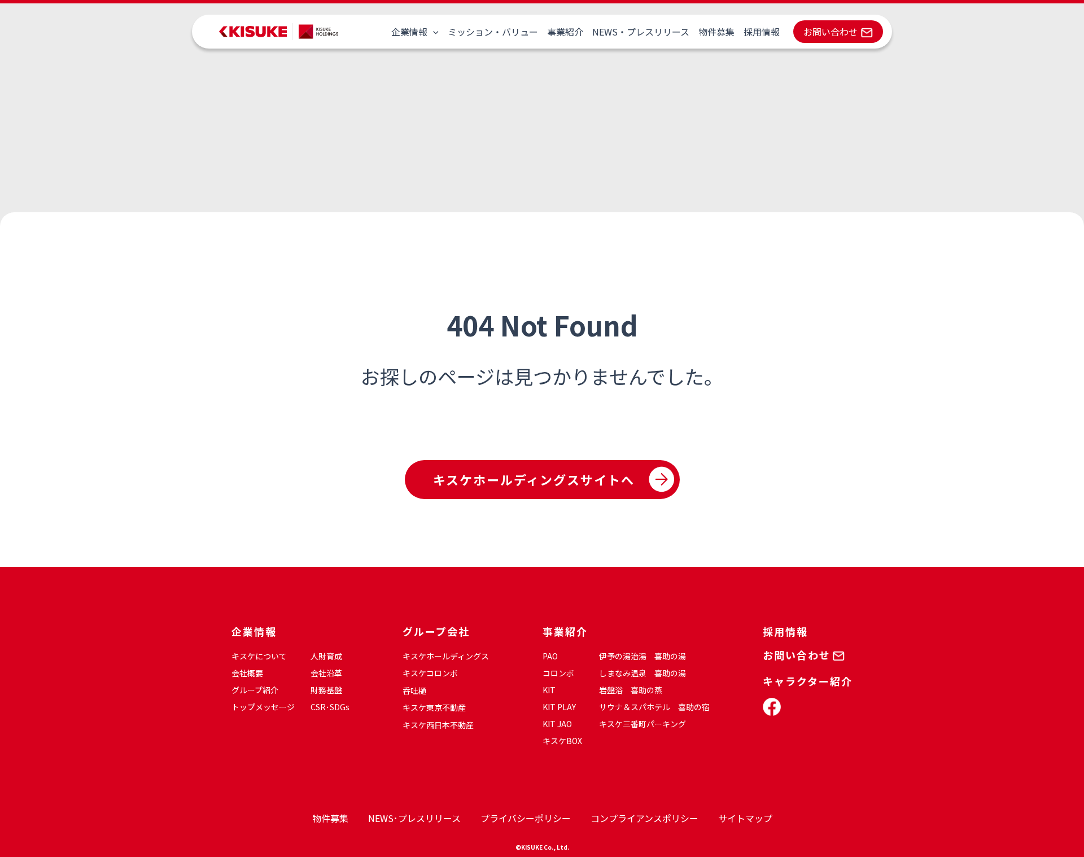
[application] (433, 31)
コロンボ (558, 673)
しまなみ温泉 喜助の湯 (642, 673)
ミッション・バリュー (493, 31)
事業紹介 (565, 31)
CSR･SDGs (330, 706)
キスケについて (259, 656)
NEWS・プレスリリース (640, 31)
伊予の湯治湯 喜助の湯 (642, 656)
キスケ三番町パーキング (642, 723)
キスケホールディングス (446, 656)
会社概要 (247, 673)
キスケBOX (562, 740)
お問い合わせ (830, 31)
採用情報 (762, 31)
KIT (549, 690)
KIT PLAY (559, 706)
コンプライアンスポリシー (644, 818)
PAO (550, 656)
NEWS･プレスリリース (414, 818)
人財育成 (326, 656)
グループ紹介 (254, 690)
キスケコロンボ (430, 673)
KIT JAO (557, 723)
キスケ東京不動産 (434, 707)
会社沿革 (326, 673)
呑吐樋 (414, 690)
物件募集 (716, 31)
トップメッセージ (263, 706)
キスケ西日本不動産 (438, 725)
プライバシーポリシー (525, 818)
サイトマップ (745, 818)
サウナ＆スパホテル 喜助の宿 (654, 706)
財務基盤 (326, 690)
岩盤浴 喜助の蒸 (630, 690)
